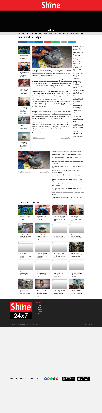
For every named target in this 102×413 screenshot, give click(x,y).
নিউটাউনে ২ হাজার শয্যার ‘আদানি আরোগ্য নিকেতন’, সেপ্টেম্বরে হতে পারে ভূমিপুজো (78, 100)
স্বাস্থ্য (60, 34)
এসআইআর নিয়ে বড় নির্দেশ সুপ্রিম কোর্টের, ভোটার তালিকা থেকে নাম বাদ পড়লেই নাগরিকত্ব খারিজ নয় (24, 145)
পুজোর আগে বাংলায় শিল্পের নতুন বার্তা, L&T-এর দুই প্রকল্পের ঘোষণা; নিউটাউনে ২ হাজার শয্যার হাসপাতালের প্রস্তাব (42, 293)
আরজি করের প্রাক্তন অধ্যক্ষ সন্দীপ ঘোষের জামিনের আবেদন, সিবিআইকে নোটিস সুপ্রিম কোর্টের (78, 118)
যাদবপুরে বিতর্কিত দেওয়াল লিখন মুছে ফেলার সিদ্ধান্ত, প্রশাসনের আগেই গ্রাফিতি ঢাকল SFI (78, 126)
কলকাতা (46, 34)
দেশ (27, 34)
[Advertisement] (51, 19)
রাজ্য (32, 34)
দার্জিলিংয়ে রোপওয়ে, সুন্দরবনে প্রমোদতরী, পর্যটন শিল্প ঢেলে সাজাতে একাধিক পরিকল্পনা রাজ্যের (24, 110)
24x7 (51, 30)
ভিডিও (82, 34)
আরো (76, 34)
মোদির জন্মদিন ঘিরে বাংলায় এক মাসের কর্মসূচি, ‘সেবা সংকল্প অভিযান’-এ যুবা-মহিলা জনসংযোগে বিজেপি (59, 274)
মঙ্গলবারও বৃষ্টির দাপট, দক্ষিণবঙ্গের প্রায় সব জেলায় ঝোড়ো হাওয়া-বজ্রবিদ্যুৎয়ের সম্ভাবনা (25, 293)
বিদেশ (23, 34)
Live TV (72, 34)
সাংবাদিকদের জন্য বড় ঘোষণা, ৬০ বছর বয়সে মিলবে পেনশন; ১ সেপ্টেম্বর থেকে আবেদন (59, 292)
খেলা (55, 34)
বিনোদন (50, 34)
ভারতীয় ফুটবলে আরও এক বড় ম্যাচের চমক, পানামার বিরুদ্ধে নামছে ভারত (24, 58)
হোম (19, 34)
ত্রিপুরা (36, 34)
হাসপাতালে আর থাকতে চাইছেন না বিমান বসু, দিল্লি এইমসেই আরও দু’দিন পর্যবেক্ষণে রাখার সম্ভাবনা (24, 92)
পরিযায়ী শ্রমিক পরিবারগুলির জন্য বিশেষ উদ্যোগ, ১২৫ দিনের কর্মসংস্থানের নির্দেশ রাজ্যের (42, 274)
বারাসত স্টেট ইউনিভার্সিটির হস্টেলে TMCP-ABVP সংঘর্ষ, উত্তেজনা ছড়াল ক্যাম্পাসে (78, 134)
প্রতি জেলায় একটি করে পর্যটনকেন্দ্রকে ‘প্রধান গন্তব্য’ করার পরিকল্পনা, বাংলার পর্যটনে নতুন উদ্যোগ (77, 109)
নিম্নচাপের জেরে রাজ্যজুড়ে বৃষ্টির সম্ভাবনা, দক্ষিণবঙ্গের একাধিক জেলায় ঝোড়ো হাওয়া (78, 93)
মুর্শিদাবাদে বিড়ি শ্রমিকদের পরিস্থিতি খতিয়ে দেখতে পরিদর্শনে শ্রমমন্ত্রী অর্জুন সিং (25, 273)
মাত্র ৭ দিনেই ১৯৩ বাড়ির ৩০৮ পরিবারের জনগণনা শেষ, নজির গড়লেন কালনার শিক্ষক (24, 128)
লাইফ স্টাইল (65, 34)
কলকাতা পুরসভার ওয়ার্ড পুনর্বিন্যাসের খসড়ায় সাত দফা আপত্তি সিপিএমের (24, 75)
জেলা (40, 34)
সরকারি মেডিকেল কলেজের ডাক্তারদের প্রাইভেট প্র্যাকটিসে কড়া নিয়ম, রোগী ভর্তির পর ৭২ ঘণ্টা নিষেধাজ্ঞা (76, 274)
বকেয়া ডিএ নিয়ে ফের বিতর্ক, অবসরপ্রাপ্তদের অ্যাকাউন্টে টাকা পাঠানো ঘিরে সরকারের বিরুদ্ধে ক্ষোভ (76, 293)
